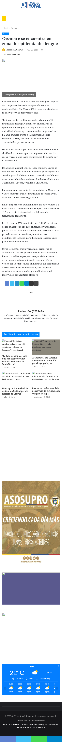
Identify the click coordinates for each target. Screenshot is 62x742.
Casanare (15, 28)
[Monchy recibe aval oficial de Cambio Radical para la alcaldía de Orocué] (16, 379)
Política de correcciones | (33, 724)
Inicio (6, 28)
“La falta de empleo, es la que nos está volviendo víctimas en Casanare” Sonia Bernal (14, 360)
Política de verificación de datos (31, 727)
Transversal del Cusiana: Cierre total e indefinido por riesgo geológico (44, 360)
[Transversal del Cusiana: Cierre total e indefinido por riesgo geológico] (46, 347)
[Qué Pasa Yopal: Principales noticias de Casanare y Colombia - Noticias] (31, 5)
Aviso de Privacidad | (12, 724)
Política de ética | (52, 724)
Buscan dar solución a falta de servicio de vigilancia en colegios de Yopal (46, 391)
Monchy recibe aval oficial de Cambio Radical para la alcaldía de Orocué (15, 391)
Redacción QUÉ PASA (14, 50)
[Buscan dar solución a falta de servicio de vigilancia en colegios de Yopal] (46, 378)
